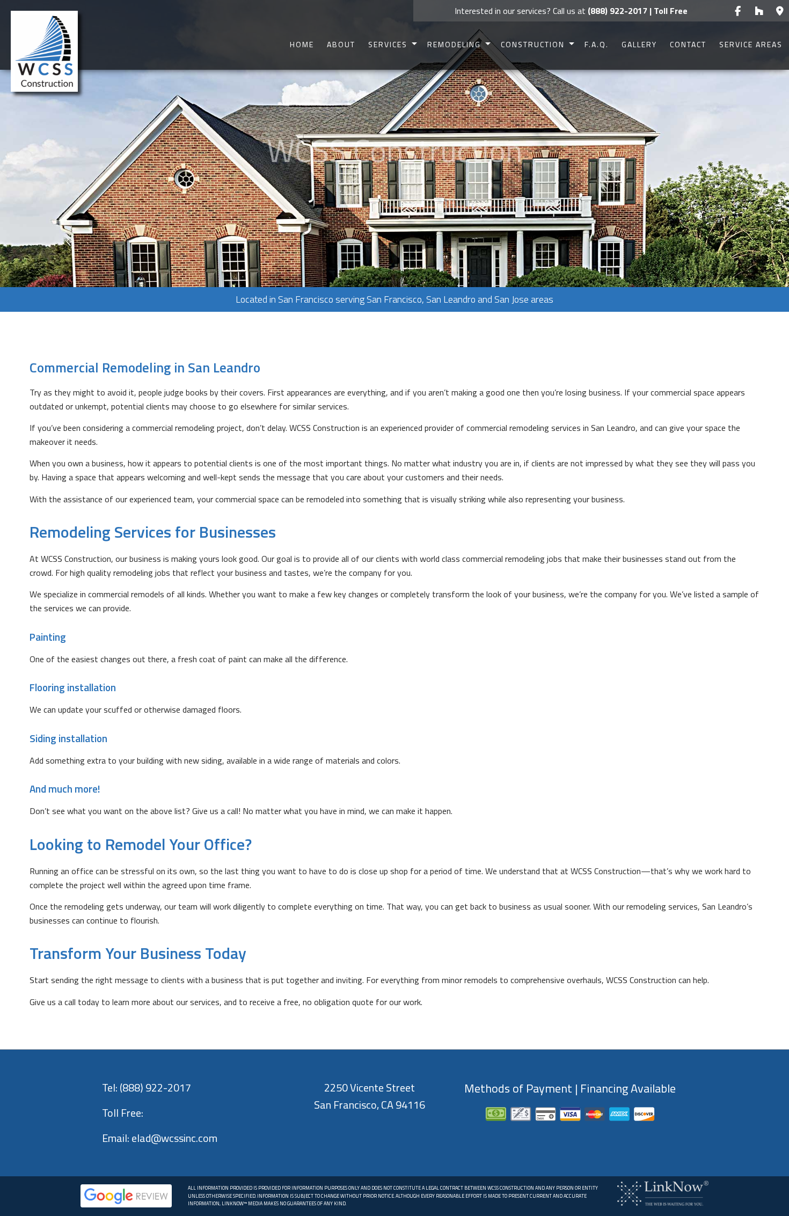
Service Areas (751, 44)
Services (387, 44)
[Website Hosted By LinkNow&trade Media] (662, 1192)
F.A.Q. (597, 44)
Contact (688, 44)
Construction (533, 44)
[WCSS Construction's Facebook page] (737, 11)
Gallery (639, 44)
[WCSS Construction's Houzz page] (758, 11)
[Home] (44, 50)
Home (302, 44)
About (341, 44)
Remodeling (454, 44)
